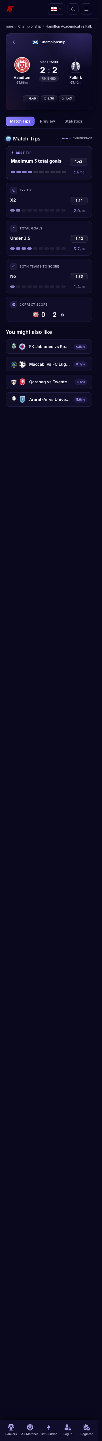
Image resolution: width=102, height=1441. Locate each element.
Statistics (73, 121)
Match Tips (20, 121)
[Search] (72, 9)
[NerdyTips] (10, 9)
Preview (47, 121)
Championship (29, 26)
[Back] (14, 42)
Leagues (7, 26)
